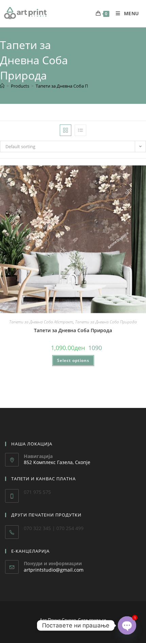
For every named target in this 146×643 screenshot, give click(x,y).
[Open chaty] (127, 625)
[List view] (80, 130)
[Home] (2, 86)
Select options (73, 360)
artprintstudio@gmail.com (54, 570)
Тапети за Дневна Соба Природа (70, 86)
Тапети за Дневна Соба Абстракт (41, 322)
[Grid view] (65, 130)
